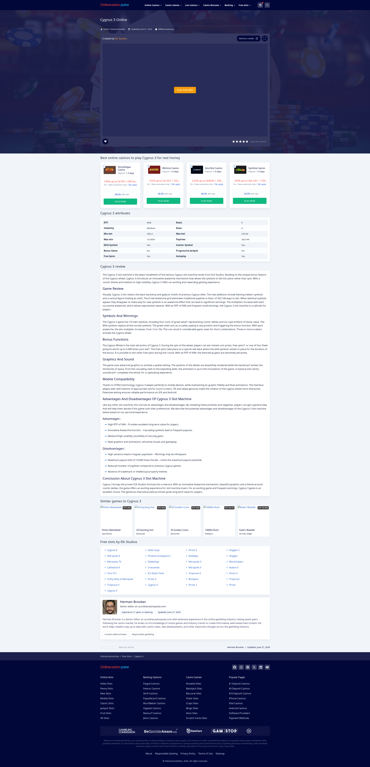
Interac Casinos (151, 688)
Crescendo (154, 567)
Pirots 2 (193, 584)
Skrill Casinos (150, 693)
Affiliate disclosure (166, 29)
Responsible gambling (143, 634)
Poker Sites (192, 698)
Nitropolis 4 (113, 555)
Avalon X (233, 567)
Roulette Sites (193, 683)
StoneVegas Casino (124, 168)
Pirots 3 (152, 579)
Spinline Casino (256, 168)
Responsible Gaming (166, 753)
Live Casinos (191, 5)
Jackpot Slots (107, 708)
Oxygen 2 (234, 550)
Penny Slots (106, 688)
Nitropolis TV (114, 561)
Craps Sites (192, 703)
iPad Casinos (236, 703)
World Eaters (236, 561)
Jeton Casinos (150, 718)
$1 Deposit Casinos (239, 683)
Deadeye (193, 555)
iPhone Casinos (237, 698)
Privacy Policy (188, 753)
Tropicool (234, 579)
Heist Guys (154, 550)
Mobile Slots (107, 698)
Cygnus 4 (112, 590)
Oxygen (233, 555)
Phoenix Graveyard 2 (159, 555)
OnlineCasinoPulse (109, 656)
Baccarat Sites (193, 693)
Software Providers (239, 713)
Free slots (243, 5)
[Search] (267, 5)
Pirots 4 (233, 573)
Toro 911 (112, 573)
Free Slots (126, 656)
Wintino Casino (170, 168)
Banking (229, 5)
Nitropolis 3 (195, 561)
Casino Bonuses (211, 5)
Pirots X (193, 550)
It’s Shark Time (156, 573)
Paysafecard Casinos (154, 698)
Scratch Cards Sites (196, 718)
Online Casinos (152, 5)
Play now (120, 201)
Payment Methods (239, 718)
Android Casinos (238, 708)
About (149, 753)
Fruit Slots (105, 713)
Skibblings (153, 561)
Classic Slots (107, 703)
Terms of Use (205, 753)
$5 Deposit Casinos (239, 688)
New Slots (105, 693)
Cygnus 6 (112, 550)
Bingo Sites (192, 708)
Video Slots (106, 683)
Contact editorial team (116, 634)
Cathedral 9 (113, 567)
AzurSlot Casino (213, 168)
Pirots (232, 584)
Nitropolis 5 (195, 567)
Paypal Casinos (151, 683)
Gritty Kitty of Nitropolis (120, 579)
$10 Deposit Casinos (240, 693)
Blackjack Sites (194, 688)
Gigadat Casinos (152, 708)
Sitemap (220, 753)
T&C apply (132, 184)
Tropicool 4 (195, 573)
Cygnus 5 (153, 584)
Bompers (194, 579)
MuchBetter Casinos (154, 703)
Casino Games (172, 5)
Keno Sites (192, 713)
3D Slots (104, 718)
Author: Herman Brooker (114, 29)
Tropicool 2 (113, 584)
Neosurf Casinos (152, 713)
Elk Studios (121, 38)
